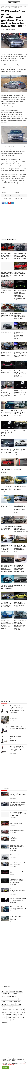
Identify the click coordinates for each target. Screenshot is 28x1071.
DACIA (20, 994)
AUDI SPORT (19, 991)
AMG (3, 991)
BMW (9, 994)
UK (8, 1020)
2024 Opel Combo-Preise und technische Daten (7, 506)
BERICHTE (4, 994)
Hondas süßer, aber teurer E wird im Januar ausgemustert (20, 452)
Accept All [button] (5, 1067)
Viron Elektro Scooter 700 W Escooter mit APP (17, 717)
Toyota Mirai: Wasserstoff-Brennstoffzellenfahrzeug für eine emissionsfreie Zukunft (8, 624)
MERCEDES (11, 1009)
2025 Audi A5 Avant (20, 585)
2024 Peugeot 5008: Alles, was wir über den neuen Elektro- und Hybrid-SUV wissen (7, 414)
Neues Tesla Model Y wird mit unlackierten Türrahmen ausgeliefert (7, 548)
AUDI (7, 991)
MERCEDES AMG (20, 1009)
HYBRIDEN (12, 1004)
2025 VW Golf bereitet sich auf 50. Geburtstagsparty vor (20, 393)
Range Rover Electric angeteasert (20, 468)
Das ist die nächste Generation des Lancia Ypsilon (6, 353)
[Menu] (2, 2)
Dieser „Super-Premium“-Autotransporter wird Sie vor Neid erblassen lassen (6, 394)
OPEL (23, 1012)
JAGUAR (11, 1007)
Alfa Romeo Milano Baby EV (6, 291)
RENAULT (20, 1014)
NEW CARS (12, 1012)
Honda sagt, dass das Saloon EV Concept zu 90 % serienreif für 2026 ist (20, 354)
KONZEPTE (4, 1009)
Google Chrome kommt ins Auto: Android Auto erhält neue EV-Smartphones (20, 374)
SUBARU (9, 1017)
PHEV (3, 1014)
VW (23, 1020)
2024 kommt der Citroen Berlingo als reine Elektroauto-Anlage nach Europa (7, 489)
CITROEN (15, 994)
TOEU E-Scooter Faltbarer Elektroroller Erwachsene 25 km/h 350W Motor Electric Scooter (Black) (17, 749)
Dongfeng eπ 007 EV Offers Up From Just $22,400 (7, 315)
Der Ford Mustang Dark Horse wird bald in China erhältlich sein (7, 452)
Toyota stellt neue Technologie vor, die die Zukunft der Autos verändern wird (20, 548)
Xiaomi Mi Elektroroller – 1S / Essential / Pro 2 (17, 737)
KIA (10, 921)
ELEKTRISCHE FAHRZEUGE (8, 999)
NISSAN (18, 1012)
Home (2, 6)
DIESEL (3, 996)
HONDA (7, 29)
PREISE (14, 1014)
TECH (18, 1017)
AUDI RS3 (12, 991)
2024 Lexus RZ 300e (20, 431)
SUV (14, 1017)
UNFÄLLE (13, 1020)
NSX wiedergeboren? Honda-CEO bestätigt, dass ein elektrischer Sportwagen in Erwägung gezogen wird (20, 295)
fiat (17, 999)
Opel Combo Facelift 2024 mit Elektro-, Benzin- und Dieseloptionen (20, 489)
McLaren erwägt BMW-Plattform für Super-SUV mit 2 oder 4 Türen (7, 256)
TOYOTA (4, 1020)
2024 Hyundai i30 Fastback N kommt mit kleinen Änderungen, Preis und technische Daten (20, 508)
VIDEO (18, 1020)
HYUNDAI (11, 874)
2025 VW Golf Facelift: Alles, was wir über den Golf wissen (19, 604)
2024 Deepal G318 (6, 332)
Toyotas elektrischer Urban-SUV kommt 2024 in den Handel (7, 586)
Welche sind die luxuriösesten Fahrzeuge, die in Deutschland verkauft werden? (19, 568)
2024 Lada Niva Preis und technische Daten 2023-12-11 (7, 528)
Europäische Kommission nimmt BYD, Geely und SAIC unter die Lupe (20, 316)
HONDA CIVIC (17, 1001)
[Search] (25, 2)
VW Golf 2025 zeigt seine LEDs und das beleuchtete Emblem (6, 433)
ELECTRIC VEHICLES (11, 996)
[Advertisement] (14, 220)
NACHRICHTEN (12, 29)
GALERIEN (4, 1001)
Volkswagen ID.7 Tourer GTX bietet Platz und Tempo (19, 273)
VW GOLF (4, 1022)
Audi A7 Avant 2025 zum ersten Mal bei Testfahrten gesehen (7, 470)
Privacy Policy (11, 1064)
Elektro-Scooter (13, 712)
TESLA (22, 1017)
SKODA (3, 1017)
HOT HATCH (5, 1004)
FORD (20, 999)
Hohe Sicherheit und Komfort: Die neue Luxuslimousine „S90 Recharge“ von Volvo (20, 256)
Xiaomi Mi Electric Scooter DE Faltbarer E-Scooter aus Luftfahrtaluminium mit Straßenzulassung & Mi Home (17, 708)
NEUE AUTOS (5, 1012)
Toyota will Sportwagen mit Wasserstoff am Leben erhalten (6, 604)
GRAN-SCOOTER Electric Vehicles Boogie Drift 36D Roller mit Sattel (18, 728)
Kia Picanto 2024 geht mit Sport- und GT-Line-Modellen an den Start (20, 413)
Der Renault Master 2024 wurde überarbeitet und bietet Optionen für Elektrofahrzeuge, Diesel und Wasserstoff (20, 625)
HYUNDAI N (4, 1007)
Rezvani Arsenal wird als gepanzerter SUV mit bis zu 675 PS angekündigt (7, 274)
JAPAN (16, 1007)
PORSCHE (8, 1014)
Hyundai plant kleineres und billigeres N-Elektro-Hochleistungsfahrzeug (21, 529)
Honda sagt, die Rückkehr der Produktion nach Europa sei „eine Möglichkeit (19, 335)
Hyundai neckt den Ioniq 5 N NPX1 (6, 371)
